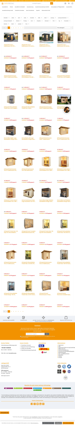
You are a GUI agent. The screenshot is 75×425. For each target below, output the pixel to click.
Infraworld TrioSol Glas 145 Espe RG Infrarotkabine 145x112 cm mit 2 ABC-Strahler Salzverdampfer (46, 232)
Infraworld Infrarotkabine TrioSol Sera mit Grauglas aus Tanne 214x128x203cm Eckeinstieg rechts (63, 76)
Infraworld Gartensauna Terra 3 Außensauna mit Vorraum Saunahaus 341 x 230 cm (10, 169)
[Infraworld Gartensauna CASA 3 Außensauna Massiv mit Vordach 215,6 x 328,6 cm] (46, 99)
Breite (13, 17)
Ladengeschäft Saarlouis (48, 0)
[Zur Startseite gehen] (7, 3)
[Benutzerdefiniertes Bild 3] (69, 366)
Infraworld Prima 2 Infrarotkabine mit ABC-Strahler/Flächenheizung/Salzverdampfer (46, 76)
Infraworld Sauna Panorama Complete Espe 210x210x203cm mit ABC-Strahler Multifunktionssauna (63, 294)
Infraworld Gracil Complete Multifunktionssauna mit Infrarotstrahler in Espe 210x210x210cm (28, 232)
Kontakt (60, 357)
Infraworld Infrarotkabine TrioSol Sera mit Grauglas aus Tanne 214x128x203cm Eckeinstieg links (10, 107)
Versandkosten (34, 416)
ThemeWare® (49, 418)
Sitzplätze (39, 20)
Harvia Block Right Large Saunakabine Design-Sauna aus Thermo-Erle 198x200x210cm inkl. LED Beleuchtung (10, 138)
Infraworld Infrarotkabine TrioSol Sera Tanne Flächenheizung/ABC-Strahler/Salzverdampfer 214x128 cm (28, 107)
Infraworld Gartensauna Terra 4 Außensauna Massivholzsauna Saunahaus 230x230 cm (10, 263)
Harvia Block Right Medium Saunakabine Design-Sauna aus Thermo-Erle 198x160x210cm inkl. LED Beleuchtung (46, 200)
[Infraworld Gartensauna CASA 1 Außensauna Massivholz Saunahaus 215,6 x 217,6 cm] (46, 130)
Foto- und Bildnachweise (63, 353)
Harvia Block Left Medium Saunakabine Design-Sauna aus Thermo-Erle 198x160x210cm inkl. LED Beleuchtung (64, 200)
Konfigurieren (58, 423)
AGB (47, 336)
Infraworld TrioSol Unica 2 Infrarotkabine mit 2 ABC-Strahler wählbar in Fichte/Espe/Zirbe (10, 200)
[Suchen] (51, 3)
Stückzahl (47, 20)
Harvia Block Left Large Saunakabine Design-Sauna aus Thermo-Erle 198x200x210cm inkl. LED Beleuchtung (28, 138)
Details (10, 57)
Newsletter (60, 355)
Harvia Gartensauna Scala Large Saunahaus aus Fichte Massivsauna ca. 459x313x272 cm (29, 200)
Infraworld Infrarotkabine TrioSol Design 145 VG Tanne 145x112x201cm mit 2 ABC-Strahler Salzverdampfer (10, 294)
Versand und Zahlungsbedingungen (66, 351)
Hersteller (6, 17)
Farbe (25, 17)
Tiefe (54, 20)
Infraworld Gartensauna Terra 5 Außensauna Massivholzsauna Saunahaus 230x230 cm (45, 263)
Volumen (6, 23)
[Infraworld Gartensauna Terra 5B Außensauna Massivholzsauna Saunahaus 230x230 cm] (29, 161)
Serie (32, 20)
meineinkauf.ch (51, 320)
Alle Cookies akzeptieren (68, 423)
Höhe (39, 17)
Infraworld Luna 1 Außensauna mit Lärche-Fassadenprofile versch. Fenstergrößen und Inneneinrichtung (63, 45)
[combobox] (37, 3)
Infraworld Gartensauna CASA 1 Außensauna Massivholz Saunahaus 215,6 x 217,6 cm (45, 138)
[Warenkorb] (72, 3)
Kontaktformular (23, 320)
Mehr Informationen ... (35, 423)
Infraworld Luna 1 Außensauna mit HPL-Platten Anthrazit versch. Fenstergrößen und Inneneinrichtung (45, 45)
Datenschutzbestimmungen (30, 336)
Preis (26, 23)
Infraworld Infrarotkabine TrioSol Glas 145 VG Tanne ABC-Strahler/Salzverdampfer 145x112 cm (63, 263)
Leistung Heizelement (62, 17)
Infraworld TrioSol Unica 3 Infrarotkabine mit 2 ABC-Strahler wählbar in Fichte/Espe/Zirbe (46, 169)
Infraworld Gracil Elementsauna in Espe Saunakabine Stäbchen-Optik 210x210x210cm (45, 294)
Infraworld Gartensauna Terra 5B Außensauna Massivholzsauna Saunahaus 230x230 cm (28, 169)
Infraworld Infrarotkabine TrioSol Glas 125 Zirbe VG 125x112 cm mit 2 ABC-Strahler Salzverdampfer (28, 263)
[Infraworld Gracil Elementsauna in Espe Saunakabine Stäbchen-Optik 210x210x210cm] (46, 286)
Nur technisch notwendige (48, 423)
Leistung (52, 17)
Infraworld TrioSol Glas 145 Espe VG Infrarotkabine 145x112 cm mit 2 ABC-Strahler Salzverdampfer (11, 232)
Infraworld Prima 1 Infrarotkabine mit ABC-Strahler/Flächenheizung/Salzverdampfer (29, 76)
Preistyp (25, 20)
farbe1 (12, 23)
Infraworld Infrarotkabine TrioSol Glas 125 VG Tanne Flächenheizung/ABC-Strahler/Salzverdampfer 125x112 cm (28, 294)
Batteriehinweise (62, 352)
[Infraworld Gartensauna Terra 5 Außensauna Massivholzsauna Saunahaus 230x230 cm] (46, 255)
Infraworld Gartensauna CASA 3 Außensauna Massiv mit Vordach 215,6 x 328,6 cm (46, 107)
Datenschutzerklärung (63, 350)
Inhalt (45, 17)
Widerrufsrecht (61, 348)
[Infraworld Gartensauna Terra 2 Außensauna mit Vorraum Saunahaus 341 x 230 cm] (64, 130)
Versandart (66, 20)
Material (18, 20)
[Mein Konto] (68, 3)
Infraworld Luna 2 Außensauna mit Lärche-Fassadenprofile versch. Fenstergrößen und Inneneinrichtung (28, 45)
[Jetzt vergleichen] (65, 3)
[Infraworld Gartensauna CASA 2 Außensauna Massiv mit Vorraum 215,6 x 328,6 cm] (11, 68)
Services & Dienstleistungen (61, 0)
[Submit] (47, 334)
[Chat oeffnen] (66, 109)
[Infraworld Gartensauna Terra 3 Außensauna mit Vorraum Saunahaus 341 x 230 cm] (11, 161)
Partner (60, 356)
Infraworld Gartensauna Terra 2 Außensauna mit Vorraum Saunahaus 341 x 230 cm (63, 138)
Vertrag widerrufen (4, 412)
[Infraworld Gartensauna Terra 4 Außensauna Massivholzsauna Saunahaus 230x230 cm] (11, 255)
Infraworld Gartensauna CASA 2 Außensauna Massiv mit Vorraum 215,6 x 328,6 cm (11, 76)
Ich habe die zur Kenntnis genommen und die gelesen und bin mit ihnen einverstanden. (38, 337)
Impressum (61, 345)
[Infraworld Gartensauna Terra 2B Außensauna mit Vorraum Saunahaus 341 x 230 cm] (64, 99)
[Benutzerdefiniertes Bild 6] (69, 371)
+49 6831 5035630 (6, 348)
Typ (59, 20)
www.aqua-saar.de (5, 375)
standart (20, 23)
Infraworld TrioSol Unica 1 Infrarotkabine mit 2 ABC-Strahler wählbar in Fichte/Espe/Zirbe (63, 169)
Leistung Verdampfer (8, 20)
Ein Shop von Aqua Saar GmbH (35, 0)
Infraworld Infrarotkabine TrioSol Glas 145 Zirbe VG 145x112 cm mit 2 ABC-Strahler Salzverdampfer (63, 232)
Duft (19, 17)
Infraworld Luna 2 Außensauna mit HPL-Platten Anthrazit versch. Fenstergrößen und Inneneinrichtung (10, 45)
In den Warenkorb (11, 88)
